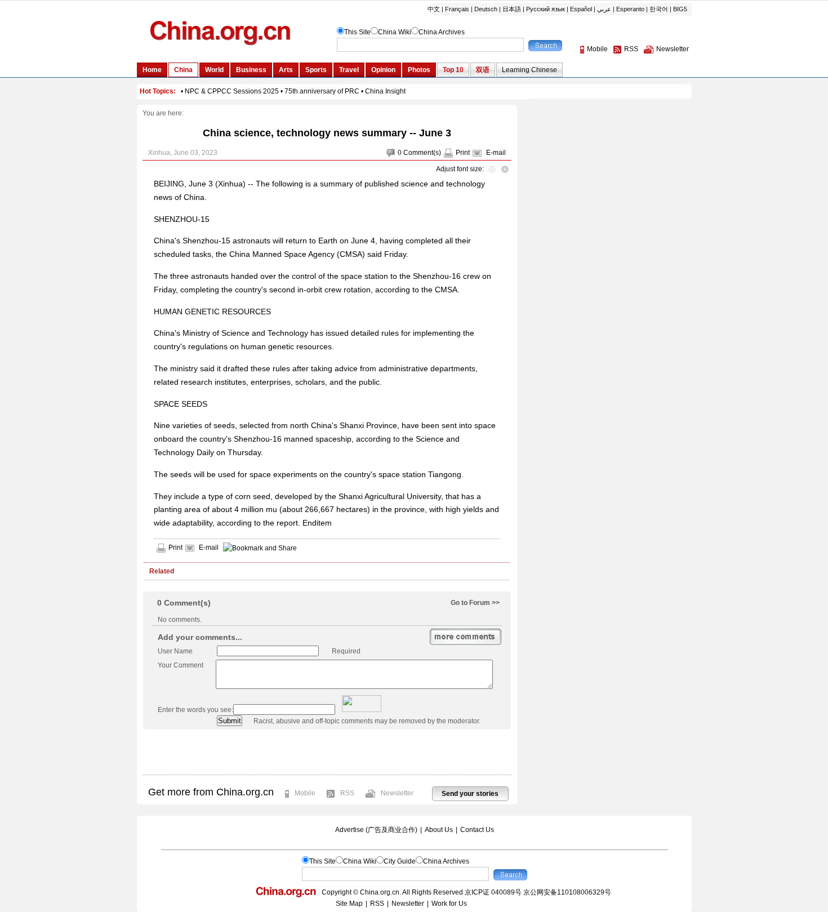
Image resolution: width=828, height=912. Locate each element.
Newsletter (397, 793)
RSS (347, 793)
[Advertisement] (326, 752)
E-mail (496, 153)
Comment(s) (422, 153)
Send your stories (470, 794)
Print (463, 153)
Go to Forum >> (475, 603)
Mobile (305, 793)
